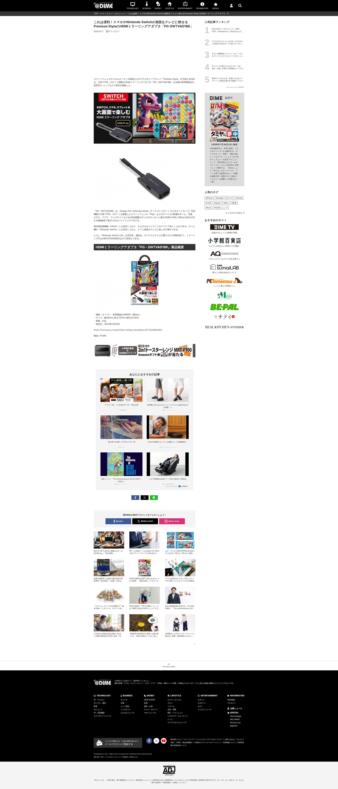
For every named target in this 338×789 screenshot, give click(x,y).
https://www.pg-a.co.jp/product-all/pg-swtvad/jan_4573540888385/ (128, 330)
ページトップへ (169, 666)
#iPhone (209, 198)
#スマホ (229, 198)
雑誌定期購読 (187, 742)
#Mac (226, 203)
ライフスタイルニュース (177, 722)
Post (145, 497)
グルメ (170, 703)
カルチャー (202, 703)
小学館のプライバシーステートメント (207, 742)
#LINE (208, 203)
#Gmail (239, 198)
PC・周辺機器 (99, 713)
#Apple (217, 203)
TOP (96, 13)
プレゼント (231, 703)
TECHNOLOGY (104, 695)
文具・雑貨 (172, 709)
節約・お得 (148, 706)
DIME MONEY (149, 700)
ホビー (200, 706)
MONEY (150, 695)
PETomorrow (235, 723)
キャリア (124, 700)
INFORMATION (237, 695)
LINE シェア (154, 497)
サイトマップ (189, 739)
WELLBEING (235, 719)
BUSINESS (128, 695)
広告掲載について (229, 742)
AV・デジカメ (99, 700)
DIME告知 (231, 700)
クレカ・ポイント (151, 709)
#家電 (234, 203)
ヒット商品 (125, 706)
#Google (219, 198)
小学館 (178, 742)
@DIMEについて (176, 739)
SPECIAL (234, 712)
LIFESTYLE (175, 695)
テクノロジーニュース (102, 716)
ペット (170, 719)
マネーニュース (150, 713)
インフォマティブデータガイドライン (209, 739)
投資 (145, 703)
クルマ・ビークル (174, 700)
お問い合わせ (229, 739)
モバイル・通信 (100, 703)
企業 (122, 703)
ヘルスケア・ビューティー (178, 716)
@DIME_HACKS (147, 521)
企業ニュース (236, 708)
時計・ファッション (175, 713)
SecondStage (235, 716)
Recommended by (171, 486)
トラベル (171, 706)
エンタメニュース (205, 709)
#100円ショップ (221, 208)
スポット (201, 700)
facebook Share (135, 497)
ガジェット (120, 13)
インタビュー (126, 709)
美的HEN (233, 726)
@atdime (119, 521)
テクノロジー (106, 13)
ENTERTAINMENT (209, 695)
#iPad (208, 208)
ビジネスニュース (127, 713)
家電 (95, 706)
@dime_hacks (173, 521)
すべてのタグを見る (234, 213)
